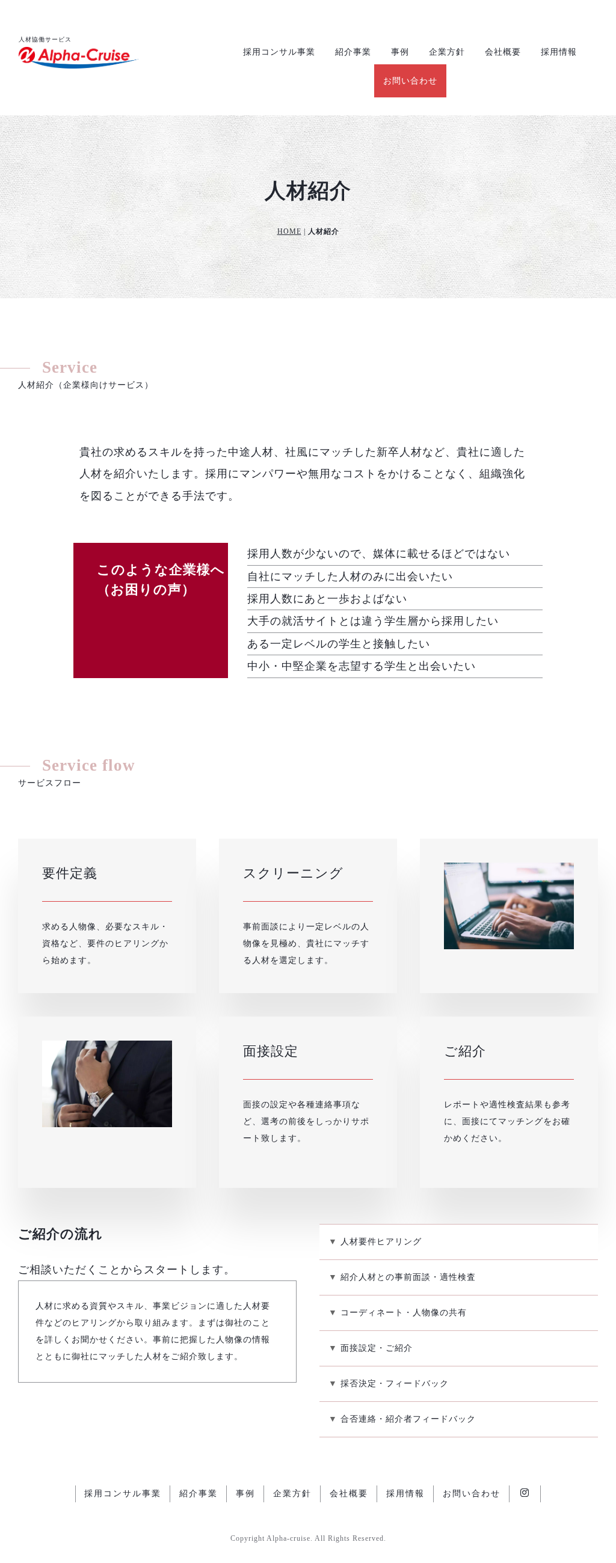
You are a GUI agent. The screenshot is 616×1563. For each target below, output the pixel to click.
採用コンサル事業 (279, 52)
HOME (289, 231)
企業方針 (447, 52)
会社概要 (503, 52)
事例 (400, 52)
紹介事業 (353, 52)
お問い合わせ (410, 80)
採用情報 (559, 52)
